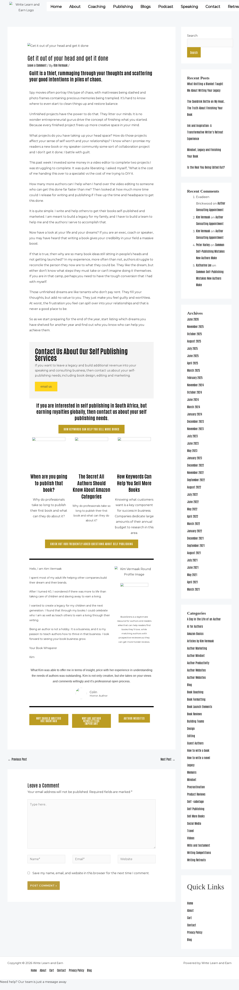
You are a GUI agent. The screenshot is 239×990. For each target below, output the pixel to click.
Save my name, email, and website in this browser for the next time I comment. (90, 873)
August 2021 (194, 553)
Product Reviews (196, 794)
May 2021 (192, 574)
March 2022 (193, 523)
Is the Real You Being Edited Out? (206, 167)
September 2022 (196, 480)
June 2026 (193, 319)
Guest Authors (195, 743)
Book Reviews (194, 714)
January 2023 (194, 458)
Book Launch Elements (199, 706)
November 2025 (195, 326)
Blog (189, 684)
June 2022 (193, 501)
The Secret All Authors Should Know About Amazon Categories (91, 486)
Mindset (191, 779)
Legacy (190, 765)
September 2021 (196, 545)
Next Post (168, 759)
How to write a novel (198, 757)
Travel (190, 830)
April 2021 (192, 582)
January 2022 (194, 531)
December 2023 (195, 421)
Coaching (96, 6)
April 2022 (192, 516)
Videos (190, 838)
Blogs (145, 6)
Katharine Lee (203, 265)
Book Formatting (196, 699)
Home (56, 6)
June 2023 (193, 443)
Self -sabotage (195, 801)
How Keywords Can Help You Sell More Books (134, 483)
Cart (189, 917)
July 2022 (192, 494)
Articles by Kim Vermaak (200, 641)
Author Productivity (198, 663)
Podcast (165, 6)
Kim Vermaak (203, 217)
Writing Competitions (199, 852)
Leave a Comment (36, 65)
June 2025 (193, 355)
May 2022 (192, 509)
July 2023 (192, 436)
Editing (191, 736)
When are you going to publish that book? (48, 483)
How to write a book (198, 750)
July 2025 (192, 348)
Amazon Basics (195, 633)
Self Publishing (195, 809)
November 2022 (195, 472)
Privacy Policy (194, 932)
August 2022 (194, 487)
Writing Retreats (196, 860)
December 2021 (195, 538)
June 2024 (193, 399)
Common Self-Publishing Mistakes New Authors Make (210, 251)
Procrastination (196, 787)
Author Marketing (197, 648)
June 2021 (193, 567)
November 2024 (195, 385)
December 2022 (195, 465)
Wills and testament (198, 845)
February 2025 (195, 377)
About (75, 6)
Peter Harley (203, 244)
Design (191, 728)
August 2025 (194, 341)
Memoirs (191, 772)
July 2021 (192, 560)
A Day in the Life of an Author (204, 619)
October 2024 (194, 392)
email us (46, 386)
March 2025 (193, 370)
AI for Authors (195, 626)
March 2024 (193, 407)
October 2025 (194, 334)
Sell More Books (196, 816)
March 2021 (193, 589)
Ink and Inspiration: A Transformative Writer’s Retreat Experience (205, 132)
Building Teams (195, 721)
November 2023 (195, 428)
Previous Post (17, 759)
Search (192, 35)
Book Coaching (195, 692)
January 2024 (194, 414)
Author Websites (196, 670)
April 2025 (192, 363)
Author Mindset (196, 655)
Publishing (123, 6)
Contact (191, 925)
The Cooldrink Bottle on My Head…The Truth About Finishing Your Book (206, 107)
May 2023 (192, 450)
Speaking (189, 6)
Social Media (194, 823)
